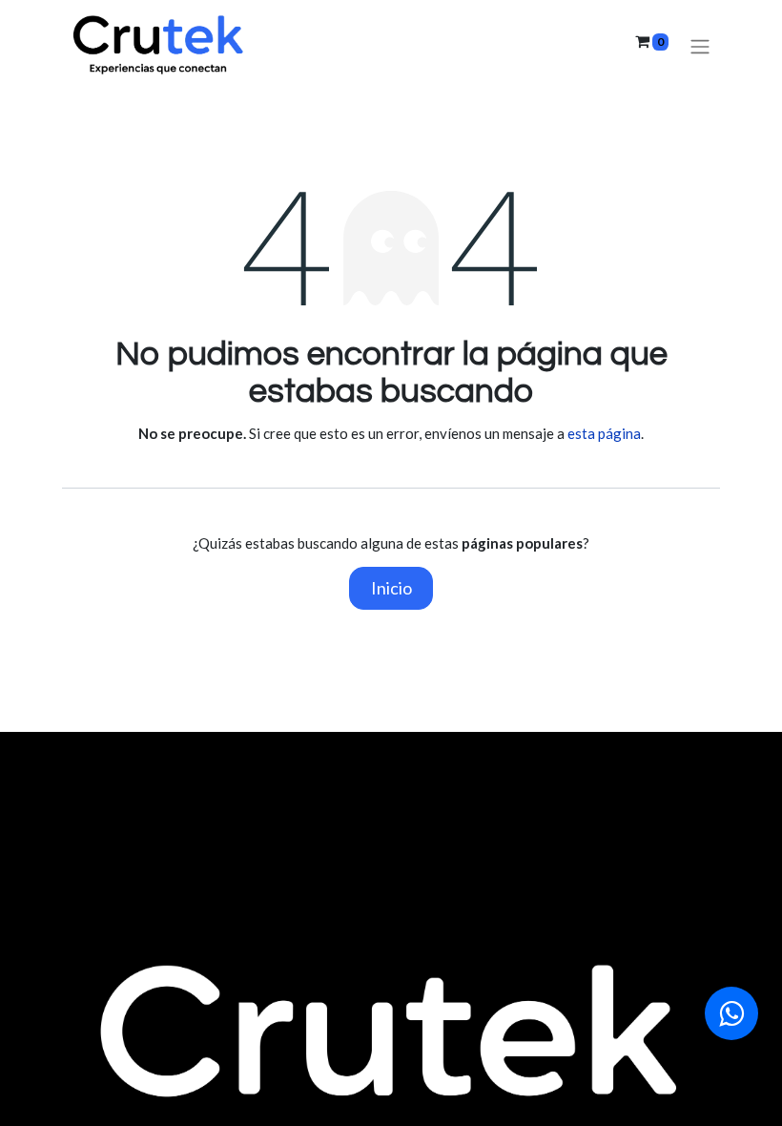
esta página (604, 433)
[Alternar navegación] (700, 46)
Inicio (391, 587)
